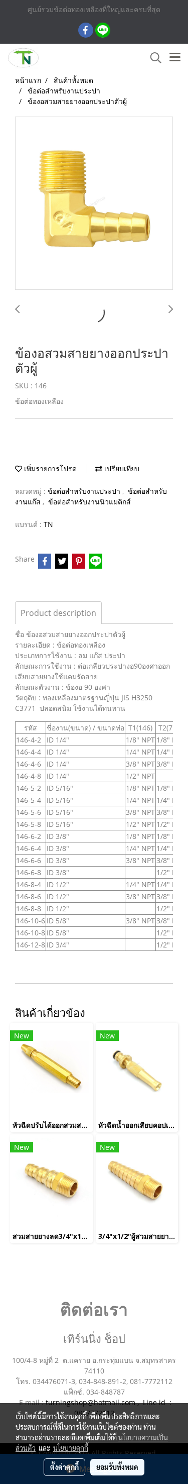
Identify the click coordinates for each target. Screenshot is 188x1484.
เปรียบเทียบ (120, 468)
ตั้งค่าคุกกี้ (64, 1466)
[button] (152, 57)
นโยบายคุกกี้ (70, 1447)
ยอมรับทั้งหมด (117, 1466)
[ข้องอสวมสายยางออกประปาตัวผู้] (94, 203)
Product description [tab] (58, 612)
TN (48, 524)
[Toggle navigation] (175, 58)
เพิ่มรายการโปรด (49, 468)
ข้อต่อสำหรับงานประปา (85, 491)
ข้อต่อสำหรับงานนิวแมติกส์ (89, 501)
